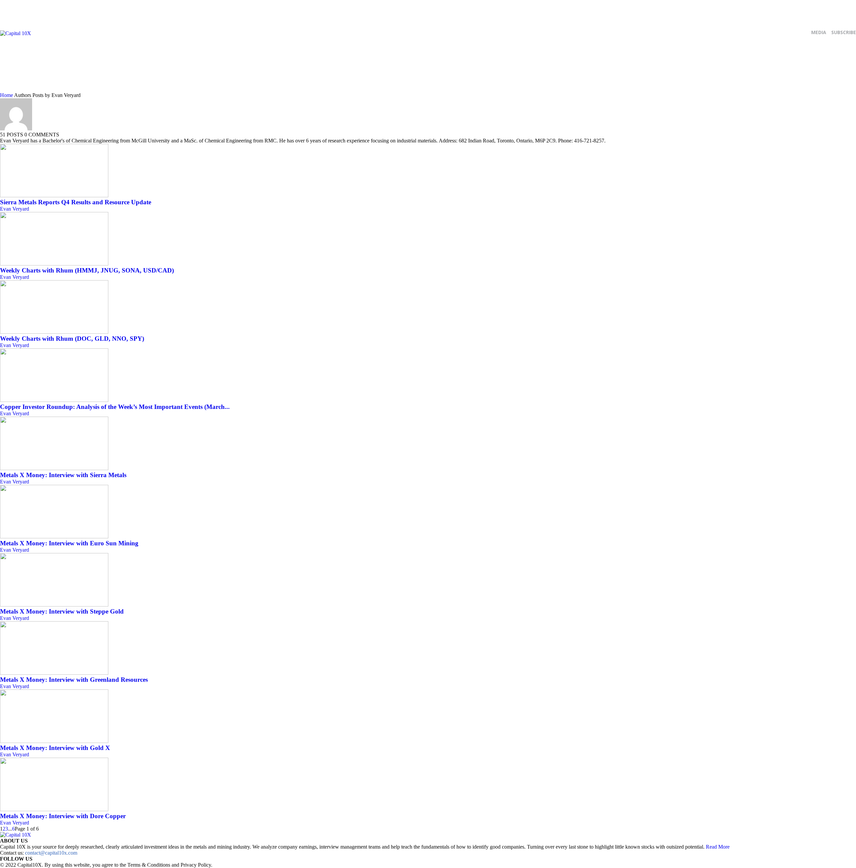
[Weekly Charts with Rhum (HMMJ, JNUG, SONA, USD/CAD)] (54, 263)
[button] (850, 85)
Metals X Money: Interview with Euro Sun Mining (69, 543)
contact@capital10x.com (51, 853)
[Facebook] (266, 58)
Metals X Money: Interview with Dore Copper (63, 816)
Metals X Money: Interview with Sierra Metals (63, 474)
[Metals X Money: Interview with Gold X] (54, 741)
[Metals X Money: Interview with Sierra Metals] (54, 468)
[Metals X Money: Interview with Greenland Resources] (54, 673)
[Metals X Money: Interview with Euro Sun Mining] (54, 536)
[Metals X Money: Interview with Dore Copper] (54, 809)
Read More (718, 847)
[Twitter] (281, 58)
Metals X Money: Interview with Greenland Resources (74, 679)
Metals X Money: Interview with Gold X (55, 747)
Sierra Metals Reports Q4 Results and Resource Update (75, 202)
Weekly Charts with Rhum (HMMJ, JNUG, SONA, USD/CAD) (87, 270)
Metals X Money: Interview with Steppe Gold (62, 611)
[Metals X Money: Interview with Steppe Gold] (54, 605)
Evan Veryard (14, 209)
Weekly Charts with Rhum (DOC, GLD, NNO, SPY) (72, 338)
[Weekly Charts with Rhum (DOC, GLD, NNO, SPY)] (54, 332)
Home (6, 95)
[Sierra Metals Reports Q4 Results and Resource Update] (54, 195)
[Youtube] (295, 58)
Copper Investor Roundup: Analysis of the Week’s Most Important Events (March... (115, 406)
